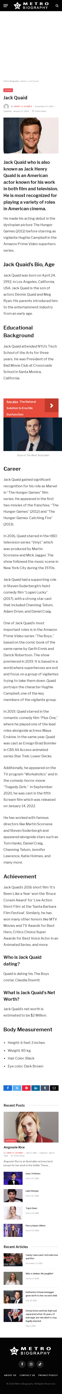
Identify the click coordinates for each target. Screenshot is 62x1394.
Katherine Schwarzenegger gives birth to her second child (41, 1294)
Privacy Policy (48, 1375)
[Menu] (5, 5)
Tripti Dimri (31, 1208)
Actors (24, 81)
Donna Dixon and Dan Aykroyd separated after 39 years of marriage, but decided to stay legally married (41, 1316)
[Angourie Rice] (31, 1127)
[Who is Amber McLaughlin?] (13, 1278)
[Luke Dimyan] (13, 1195)
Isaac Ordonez (33, 1174)
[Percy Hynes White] (13, 1230)
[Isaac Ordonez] (13, 1178)
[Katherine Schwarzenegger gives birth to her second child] (13, 1296)
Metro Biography (11, 81)
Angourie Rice (14, 1147)
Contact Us (27, 1375)
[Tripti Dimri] (13, 1213)
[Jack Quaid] (31, 135)
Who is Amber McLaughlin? (39, 1274)
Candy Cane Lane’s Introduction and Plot (42, 1257)
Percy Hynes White (35, 1226)
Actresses (11, 1141)
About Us (10, 1375)
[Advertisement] (31, 45)
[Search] (57, 5)
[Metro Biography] (31, 5)
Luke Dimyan (32, 1191)
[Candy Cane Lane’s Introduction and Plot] (13, 1259)
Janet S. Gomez (23, 106)
